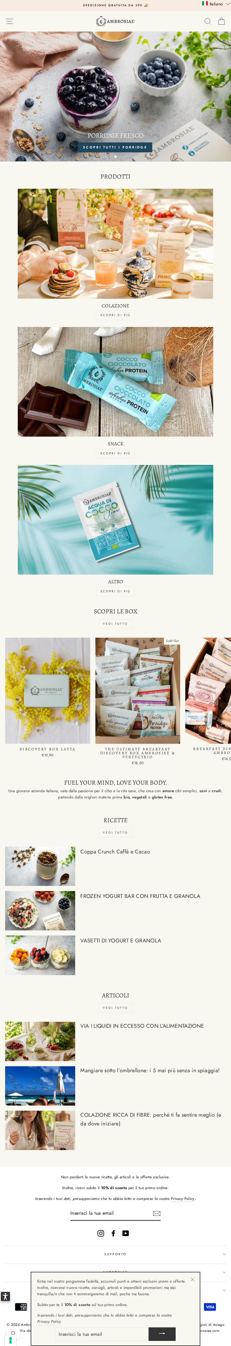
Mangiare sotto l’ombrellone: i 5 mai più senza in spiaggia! (150, 1070)
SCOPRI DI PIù (115, 453)
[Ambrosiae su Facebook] (113, 1233)
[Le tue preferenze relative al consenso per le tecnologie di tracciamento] (10, 1340)
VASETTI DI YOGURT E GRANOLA (120, 941)
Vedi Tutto (115, 832)
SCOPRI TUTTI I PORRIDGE (115, 147)
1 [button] (106, 157)
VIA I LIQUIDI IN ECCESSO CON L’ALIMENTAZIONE (142, 1026)
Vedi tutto (115, 623)
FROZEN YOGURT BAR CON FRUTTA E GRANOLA (140, 896)
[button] (216, 3)
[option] (115, 5)
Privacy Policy (183, 1198)
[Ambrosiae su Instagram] (100, 1233)
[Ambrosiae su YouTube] (125, 1233)
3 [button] (115, 156)
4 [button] (121, 157)
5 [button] (126, 157)
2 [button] (110, 157)
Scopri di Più (115, 315)
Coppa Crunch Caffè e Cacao (115, 852)
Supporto (115, 1254)
